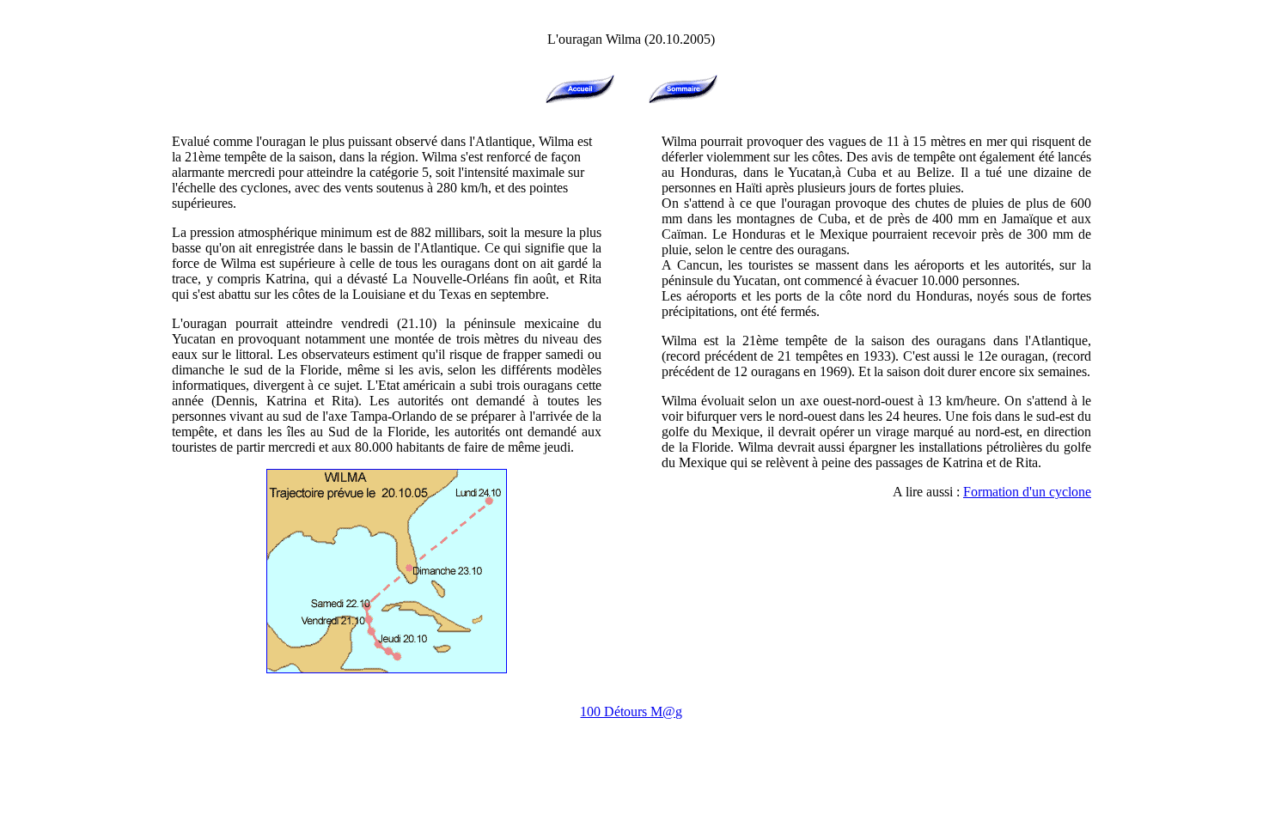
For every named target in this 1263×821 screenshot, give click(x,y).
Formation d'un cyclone (1027, 491)
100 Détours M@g (631, 711)
